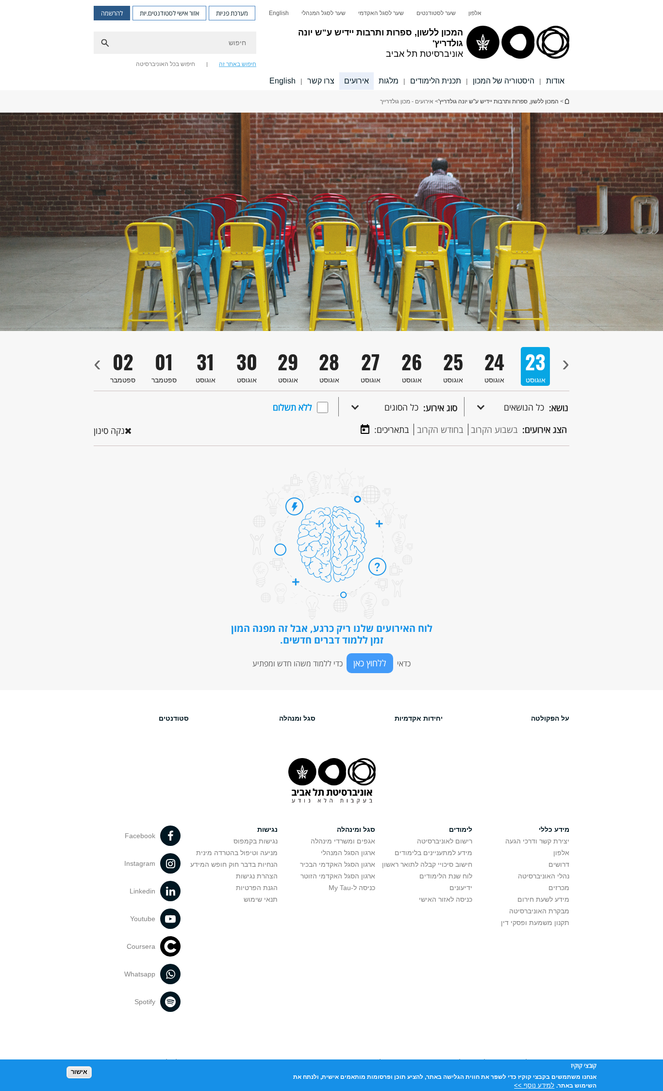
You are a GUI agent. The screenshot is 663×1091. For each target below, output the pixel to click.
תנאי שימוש (261, 899)
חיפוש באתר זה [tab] (237, 64)
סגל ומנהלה (297, 718)
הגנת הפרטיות (257, 888)
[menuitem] (475, 13)
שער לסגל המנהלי (323, 13)
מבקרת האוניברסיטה (539, 911)
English (279, 13)
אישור (79, 1071)
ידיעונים (460, 888)
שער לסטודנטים (436, 13)
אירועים (356, 81)
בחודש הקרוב (440, 429)
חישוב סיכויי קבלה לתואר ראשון (427, 864)
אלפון (474, 13)
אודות (555, 81)
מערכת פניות (232, 13)
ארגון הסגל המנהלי (348, 853)
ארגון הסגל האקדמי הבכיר (337, 864)
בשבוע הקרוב (494, 429)
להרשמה (112, 13)
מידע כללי (554, 829)
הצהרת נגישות (257, 876)
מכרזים (558, 888)
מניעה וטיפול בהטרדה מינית (237, 853)
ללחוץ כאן (369, 663)
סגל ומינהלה (356, 829)
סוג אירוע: (440, 407)
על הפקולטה (550, 718)
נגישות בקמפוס (255, 841)
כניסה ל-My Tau (352, 888)
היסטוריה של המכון (503, 81)
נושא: (558, 407)
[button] (504, 406)
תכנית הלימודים (435, 81)
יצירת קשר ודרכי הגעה (537, 841)
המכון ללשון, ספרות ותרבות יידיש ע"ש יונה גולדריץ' (566, 101)
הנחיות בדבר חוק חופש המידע (234, 864)
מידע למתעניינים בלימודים (433, 853)
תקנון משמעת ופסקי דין (535, 922)
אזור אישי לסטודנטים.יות (169, 13)
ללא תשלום (292, 407)
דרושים (558, 864)
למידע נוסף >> (534, 1085)
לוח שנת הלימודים (445, 876)
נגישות (267, 829)
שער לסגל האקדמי (381, 13)
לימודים (460, 829)
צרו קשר (320, 81)
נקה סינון (109, 430)
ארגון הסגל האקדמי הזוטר (337, 876)
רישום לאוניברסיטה (444, 841)
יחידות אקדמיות (419, 718)
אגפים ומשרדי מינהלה (343, 841)
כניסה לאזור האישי (445, 899)
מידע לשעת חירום (543, 899)
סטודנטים (174, 718)
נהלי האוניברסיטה (543, 876)
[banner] (331, 45)
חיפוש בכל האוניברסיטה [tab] (165, 64)
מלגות (388, 81)
